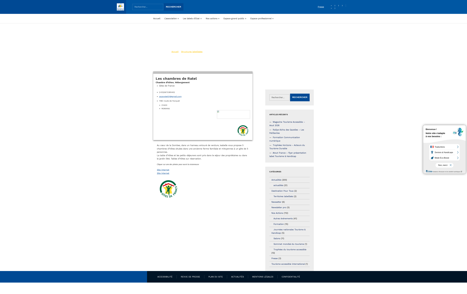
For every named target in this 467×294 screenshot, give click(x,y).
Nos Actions (277, 213)
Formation (279, 224)
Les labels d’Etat (191, 18)
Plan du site (215, 277)
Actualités (276, 180)
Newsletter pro (278, 207)
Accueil (156, 18)
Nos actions (211, 18)
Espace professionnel (261, 18)
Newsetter (276, 202)
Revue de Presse (190, 277)
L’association (170, 18)
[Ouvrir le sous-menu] (178, 18)
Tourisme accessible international (288, 264)
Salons (277, 238)
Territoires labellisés (283, 196)
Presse (321, 7)
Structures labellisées (191, 51)
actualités (278, 185)
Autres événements (283, 218)
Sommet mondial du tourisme (289, 244)
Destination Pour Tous (282, 191)
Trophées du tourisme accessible (290, 249)
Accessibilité (164, 277)
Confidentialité (291, 277)
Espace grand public (234, 18)
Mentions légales (262, 277)
